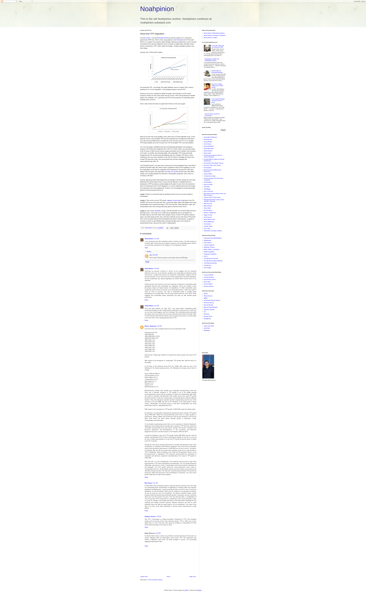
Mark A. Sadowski (150, 326)
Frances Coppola (209, 245)
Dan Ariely (207, 328)
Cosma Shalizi (208, 284)
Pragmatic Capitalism (210, 254)
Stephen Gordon (150, 516)
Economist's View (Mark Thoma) (213, 163)
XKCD (205, 293)
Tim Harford (207, 224)
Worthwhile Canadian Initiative (213, 230)
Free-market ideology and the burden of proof (218, 100)
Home (168, 576)
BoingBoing (207, 318)
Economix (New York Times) (212, 165)
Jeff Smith (207, 186)
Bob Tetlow (148, 483)
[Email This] (171, 228)
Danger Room (208, 316)
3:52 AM (156, 268)
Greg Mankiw (208, 182)
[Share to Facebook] (176, 228)
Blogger (199, 590)
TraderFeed (207, 265)
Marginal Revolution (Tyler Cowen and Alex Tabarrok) (214, 200)
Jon (150, 255)
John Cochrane (208, 191)
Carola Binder (208, 141)
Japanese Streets (209, 309)
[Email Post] (167, 228)
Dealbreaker (207, 240)
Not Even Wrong (209, 302)
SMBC (206, 298)
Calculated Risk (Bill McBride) (213, 238)
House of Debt (208, 184)
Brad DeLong (208, 139)
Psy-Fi (206, 256)
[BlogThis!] (172, 228)
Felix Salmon (208, 242)
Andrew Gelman (209, 286)
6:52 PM (155, 255)
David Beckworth (162, 38)
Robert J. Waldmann (210, 212)
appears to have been (174, 200)
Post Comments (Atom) (155, 579)
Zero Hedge (207, 267)
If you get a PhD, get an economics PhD (218, 46)
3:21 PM (155, 483)
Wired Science (208, 296)
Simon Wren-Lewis (209, 219)
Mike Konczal (208, 203)
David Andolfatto (209, 146)
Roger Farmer (208, 215)
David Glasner (208, 151)
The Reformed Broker (210, 263)
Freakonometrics (209, 277)
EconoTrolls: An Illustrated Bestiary (217, 71)
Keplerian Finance (209, 247)
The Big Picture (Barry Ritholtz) (213, 261)
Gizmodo (206, 314)
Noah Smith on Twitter (210, 37)
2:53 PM (158, 516)
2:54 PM (158, 533)
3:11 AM (156, 238)
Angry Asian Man (209, 326)
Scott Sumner (208, 217)
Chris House (207, 144)
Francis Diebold (208, 275)
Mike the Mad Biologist (210, 307)
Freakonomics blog (209, 176)
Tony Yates (207, 228)
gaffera (186, 590)
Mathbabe (207, 330)
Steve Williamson (209, 221)
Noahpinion (157, 8)
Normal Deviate (208, 305)
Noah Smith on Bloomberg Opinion (214, 33)
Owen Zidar (207, 208)
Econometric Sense (210, 279)
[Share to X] (174, 228)
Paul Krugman (208, 210)
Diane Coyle (207, 153)
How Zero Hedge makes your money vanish (217, 85)
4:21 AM (156, 305)
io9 (205, 311)
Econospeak (207, 167)
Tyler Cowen (146, 38)
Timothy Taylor (208, 226)
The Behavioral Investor (211, 258)
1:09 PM (159, 326)
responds (158, 210)
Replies (149, 251)
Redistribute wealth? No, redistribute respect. (212, 59)
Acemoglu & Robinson (210, 137)
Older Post (192, 576)
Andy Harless (149, 238)
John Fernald (178, 40)
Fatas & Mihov (208, 174)
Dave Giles (207, 282)
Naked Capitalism (209, 251)
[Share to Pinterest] (178, 228)
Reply (146, 247)
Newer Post (144, 576)
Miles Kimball (208, 206)
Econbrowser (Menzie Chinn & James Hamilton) (213, 156)
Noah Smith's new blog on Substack (214, 35)
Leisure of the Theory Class (212, 197)
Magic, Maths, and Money (211, 249)
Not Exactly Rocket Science (212, 300)
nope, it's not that (173, 171)
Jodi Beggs (207, 189)
